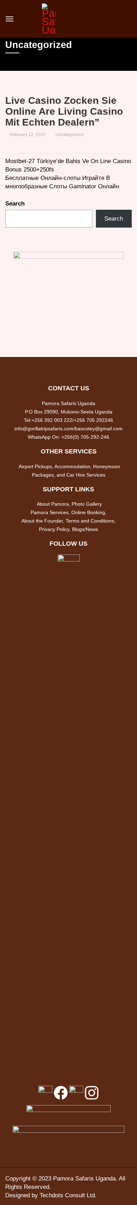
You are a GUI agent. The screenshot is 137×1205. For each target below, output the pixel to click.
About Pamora (53, 504)
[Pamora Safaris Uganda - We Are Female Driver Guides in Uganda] (49, 18)
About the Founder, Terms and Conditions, (68, 521)
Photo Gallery (87, 504)
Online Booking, (88, 512)
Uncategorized (70, 134)
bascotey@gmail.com (99, 428)
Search (15, 203)
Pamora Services (49, 512)
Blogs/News (85, 529)
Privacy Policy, (55, 529)
